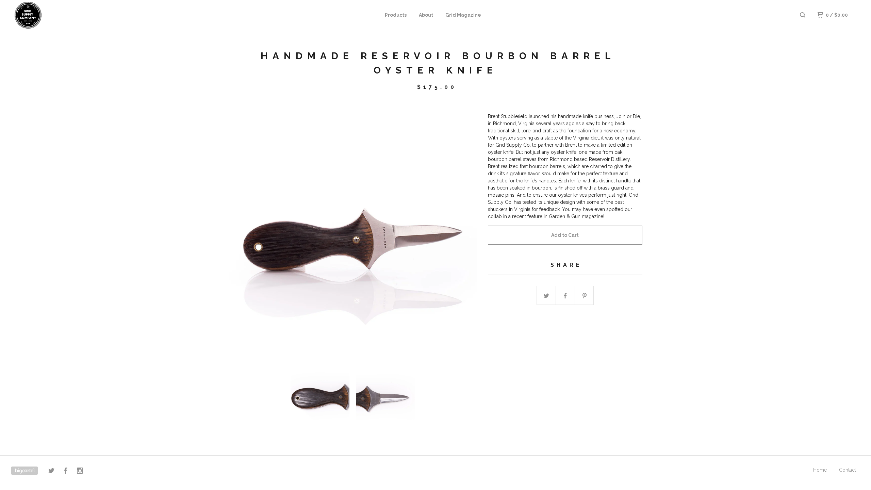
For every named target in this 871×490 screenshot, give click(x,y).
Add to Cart (565, 235)
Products (396, 15)
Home (820, 470)
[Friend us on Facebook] (66, 472)
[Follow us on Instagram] (80, 472)
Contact (847, 470)
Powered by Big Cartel (24, 471)
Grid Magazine (463, 15)
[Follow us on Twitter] (51, 472)
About (426, 15)
